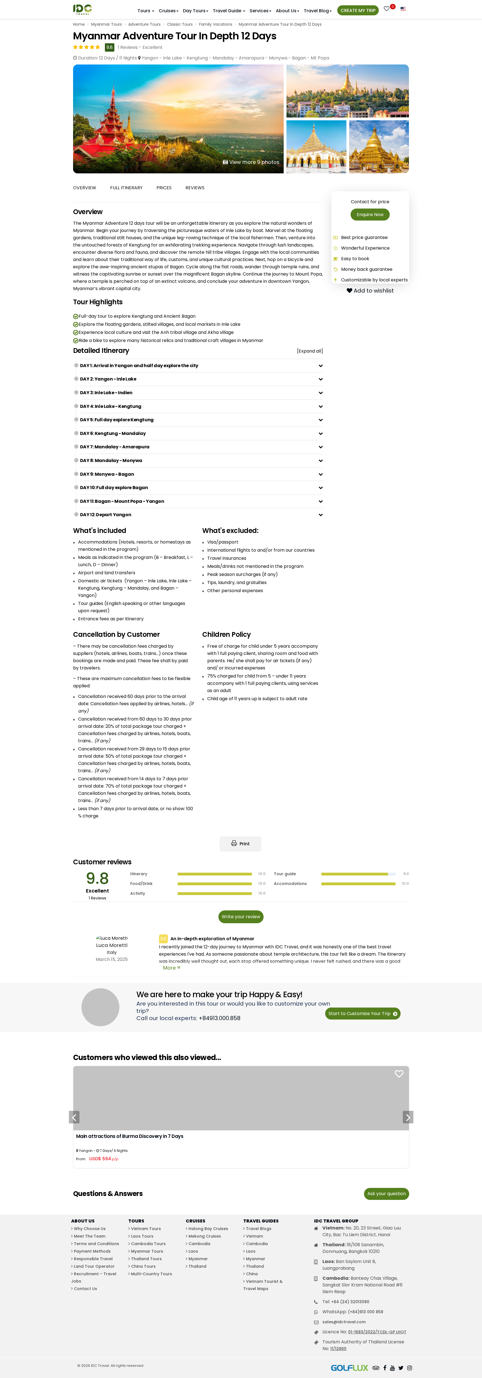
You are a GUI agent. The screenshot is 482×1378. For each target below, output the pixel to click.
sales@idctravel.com (344, 1322)
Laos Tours (142, 1236)
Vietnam (254, 1236)
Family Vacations (215, 24)
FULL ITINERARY (126, 188)
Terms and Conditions (96, 1244)
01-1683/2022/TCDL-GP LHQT (377, 1332)
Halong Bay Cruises (208, 1228)
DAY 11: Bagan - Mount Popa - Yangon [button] (122, 501)
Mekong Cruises (205, 1236)
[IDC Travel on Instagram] (409, 1368)
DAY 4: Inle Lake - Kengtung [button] (110, 406)
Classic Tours (180, 24)
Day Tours (194, 11)
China (252, 1274)
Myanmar (198, 1259)
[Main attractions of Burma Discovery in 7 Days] (241, 1098)
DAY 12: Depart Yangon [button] (105, 514)
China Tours (143, 1266)
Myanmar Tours (106, 24)
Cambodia (199, 1244)
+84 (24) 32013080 (350, 1302)
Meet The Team (89, 1236)
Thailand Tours (146, 1259)
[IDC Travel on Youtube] (392, 1368)
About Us (286, 11)
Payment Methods (92, 1251)
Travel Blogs (258, 1228)
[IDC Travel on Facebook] (384, 1368)
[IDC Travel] (82, 8)
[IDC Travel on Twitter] (401, 1368)
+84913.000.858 (219, 1018)
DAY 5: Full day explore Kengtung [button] (117, 420)
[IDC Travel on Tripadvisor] (376, 1368)
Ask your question (386, 1193)
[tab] (201, 365)
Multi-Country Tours (151, 1274)
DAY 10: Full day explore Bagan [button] (114, 487)
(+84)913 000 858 (365, 1312)
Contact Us (85, 1288)
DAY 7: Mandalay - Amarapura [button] (115, 447)
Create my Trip (358, 10)
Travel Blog (316, 11)
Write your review (241, 916)
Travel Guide (227, 11)
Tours (144, 11)
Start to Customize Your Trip (360, 1013)
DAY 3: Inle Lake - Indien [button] (106, 392)
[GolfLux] (350, 1368)
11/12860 (338, 1348)
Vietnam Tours (146, 1228)
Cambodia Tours (148, 1244)
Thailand (197, 1266)
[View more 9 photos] (178, 118)
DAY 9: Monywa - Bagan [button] (107, 474)
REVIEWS (194, 188)
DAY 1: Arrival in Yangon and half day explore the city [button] (139, 365)
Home (79, 24)
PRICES (164, 188)
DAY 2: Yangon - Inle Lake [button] (108, 379)
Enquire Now (370, 214)
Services (259, 11)
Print (244, 844)
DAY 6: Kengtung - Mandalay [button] (113, 433)
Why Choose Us (90, 1228)
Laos (193, 1251)
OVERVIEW (84, 188)
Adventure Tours (144, 24)
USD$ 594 (104, 1158)
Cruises (167, 11)
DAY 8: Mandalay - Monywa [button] (111, 460)
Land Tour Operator (94, 1266)
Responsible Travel (93, 1259)
